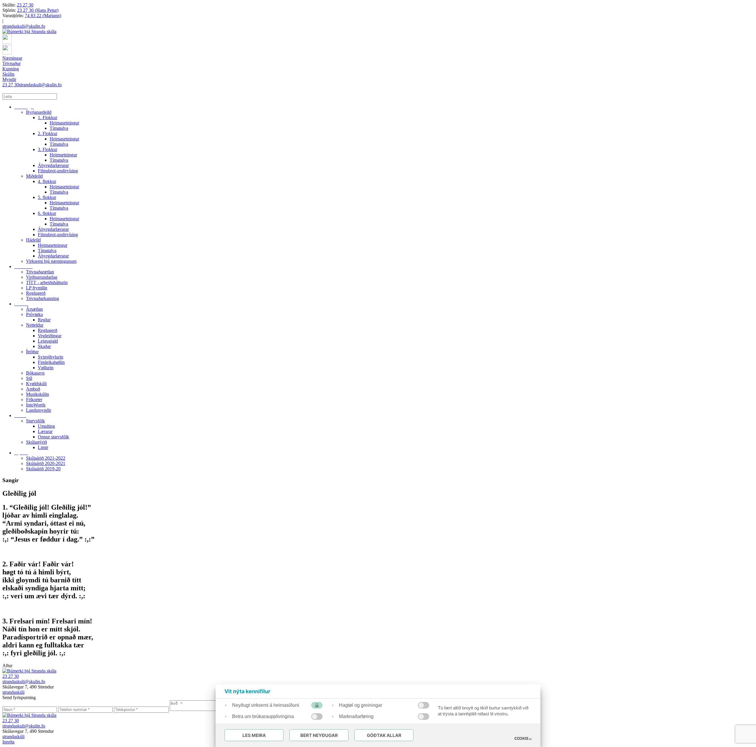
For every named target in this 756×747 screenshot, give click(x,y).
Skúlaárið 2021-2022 (45, 458)
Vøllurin (45, 367)
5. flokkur (47, 197)
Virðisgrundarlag (41, 277)
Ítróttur (32, 351)
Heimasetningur (64, 122)
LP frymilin (36, 287)
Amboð (33, 388)
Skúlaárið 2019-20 (43, 468)
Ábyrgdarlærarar (53, 165)
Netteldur (34, 325)
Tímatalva (59, 128)
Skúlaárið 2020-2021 (45, 463)
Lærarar (45, 431)
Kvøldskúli (36, 383)
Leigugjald (48, 340)
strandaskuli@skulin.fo (23, 26)
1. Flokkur (47, 117)
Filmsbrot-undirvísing (58, 170)
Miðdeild (34, 176)
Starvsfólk (35, 420)
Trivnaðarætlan (40, 271)
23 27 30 (25, 4)
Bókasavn (35, 372)
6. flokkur (47, 213)
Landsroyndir (38, 410)
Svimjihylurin (50, 356)
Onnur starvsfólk (53, 436)
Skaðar (44, 346)
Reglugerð (35, 293)
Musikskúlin (37, 394)
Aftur (7, 665)
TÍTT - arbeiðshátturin (47, 282)
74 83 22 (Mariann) (43, 15)
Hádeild (33, 239)
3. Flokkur (47, 149)
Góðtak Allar (384, 735)
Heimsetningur (63, 154)
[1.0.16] (523, 738)
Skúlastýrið (36, 442)
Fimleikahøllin (51, 362)
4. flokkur (47, 181)
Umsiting (46, 426)
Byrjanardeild (38, 112)
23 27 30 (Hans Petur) (37, 10)
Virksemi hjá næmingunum (51, 261)
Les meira (254, 735)
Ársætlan (34, 309)
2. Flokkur (47, 133)
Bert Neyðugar (319, 735)
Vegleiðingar (49, 335)
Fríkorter (34, 399)
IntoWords (35, 404)
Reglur (44, 319)
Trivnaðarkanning (42, 298)
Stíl (29, 378)
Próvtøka (34, 314)
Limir (43, 447)
